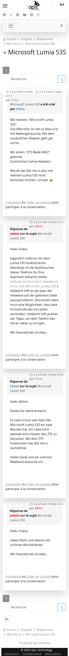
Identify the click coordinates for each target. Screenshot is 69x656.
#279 (60, 222)
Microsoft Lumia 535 (25, 104)
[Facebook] (4, 15)
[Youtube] (24, 15)
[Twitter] (11, 15)
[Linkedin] (31, 15)
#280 (60, 374)
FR (62, 6)
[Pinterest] (17, 15)
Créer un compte (38, 202)
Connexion (13, 202)
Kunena (44, 643)
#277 (9, 96)
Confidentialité (32, 654)
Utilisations (11, 654)
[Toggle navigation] (11, 26)
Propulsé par (29, 643)
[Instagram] (38, 15)
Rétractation (53, 654)
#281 (60, 504)
